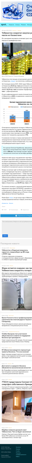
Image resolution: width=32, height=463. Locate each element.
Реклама (18, 449)
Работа (17, 456)
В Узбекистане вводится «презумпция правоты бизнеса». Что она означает (16, 351)
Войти (5, 235)
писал (11, 197)
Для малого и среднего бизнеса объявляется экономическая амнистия (16, 367)
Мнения (23, 24)
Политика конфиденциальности (21, 453)
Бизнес (11, 265)
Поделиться (25, 209)
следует (13, 81)
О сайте (18, 451)
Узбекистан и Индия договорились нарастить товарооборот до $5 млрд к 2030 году (15, 252)
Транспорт (11, 315)
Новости (11, 24)
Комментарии (14, 209)
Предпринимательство (13, 331)
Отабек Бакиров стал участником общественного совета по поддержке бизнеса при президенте (16, 335)
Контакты (18, 447)
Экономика (12, 248)
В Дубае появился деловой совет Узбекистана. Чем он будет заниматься (16, 431)
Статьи (17, 24)
